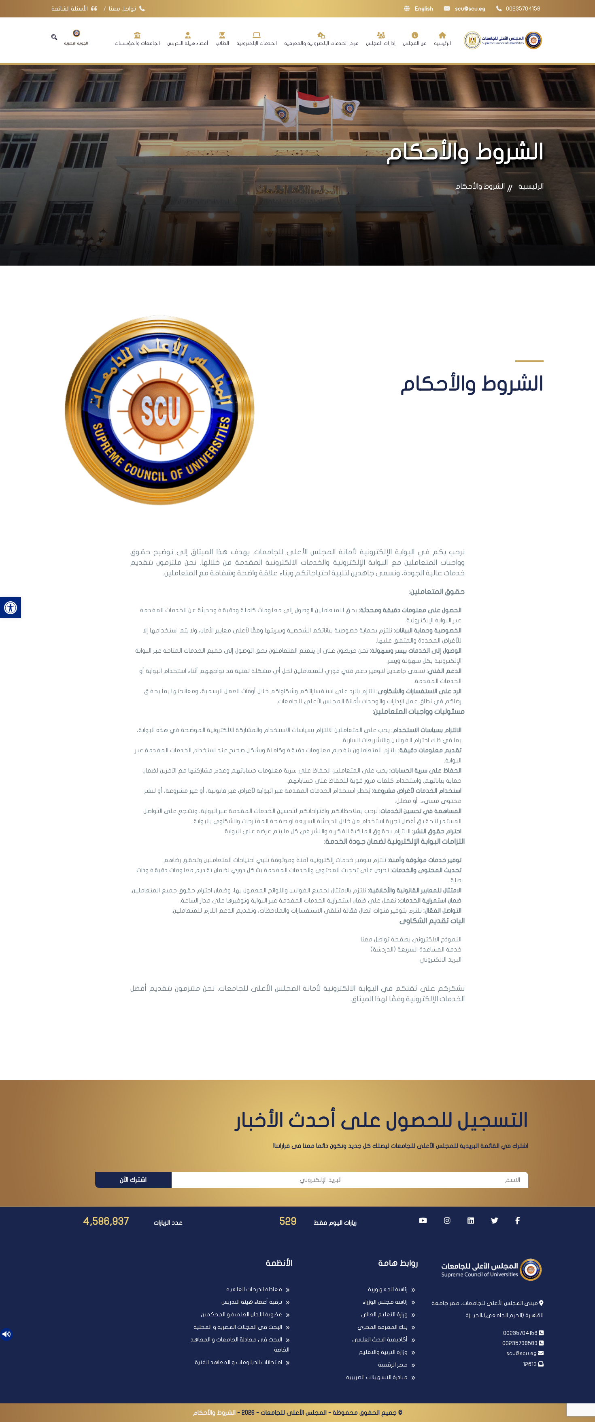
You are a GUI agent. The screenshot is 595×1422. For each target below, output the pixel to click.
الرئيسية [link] (442, 43)
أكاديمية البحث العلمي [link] (380, 1340)
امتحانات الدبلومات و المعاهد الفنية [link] (238, 1362)
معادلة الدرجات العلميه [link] (254, 1289)
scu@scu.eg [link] (469, 9)
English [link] (423, 9)
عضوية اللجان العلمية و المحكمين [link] (241, 1314)
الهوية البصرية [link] (76, 43)
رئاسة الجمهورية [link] (388, 1289)
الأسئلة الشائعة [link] (70, 9)
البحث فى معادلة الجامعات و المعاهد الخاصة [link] (239, 1345)
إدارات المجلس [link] (380, 43)
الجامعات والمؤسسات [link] (137, 43)
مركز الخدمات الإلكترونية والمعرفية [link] (321, 43)
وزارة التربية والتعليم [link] (383, 1352)
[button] (54, 37)
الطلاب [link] (222, 43)
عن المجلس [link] (415, 43)
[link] (10, 607)
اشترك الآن (133, 1180)
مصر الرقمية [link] (393, 1365)
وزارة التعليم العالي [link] (384, 1314)
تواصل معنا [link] (123, 9)
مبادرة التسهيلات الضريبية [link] (377, 1377)
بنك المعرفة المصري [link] (382, 1327)
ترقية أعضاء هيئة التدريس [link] (251, 1302)
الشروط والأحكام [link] (480, 186)
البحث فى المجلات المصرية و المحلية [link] (237, 1327)
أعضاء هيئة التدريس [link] (187, 43)
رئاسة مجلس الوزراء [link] (385, 1302)
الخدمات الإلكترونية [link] (256, 43)
